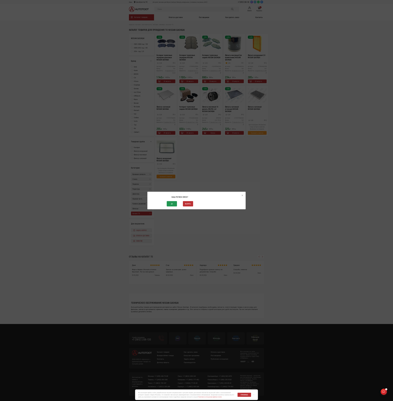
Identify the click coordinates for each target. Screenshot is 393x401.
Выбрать (188, 204)
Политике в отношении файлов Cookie (210, 397)
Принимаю (244, 395)
